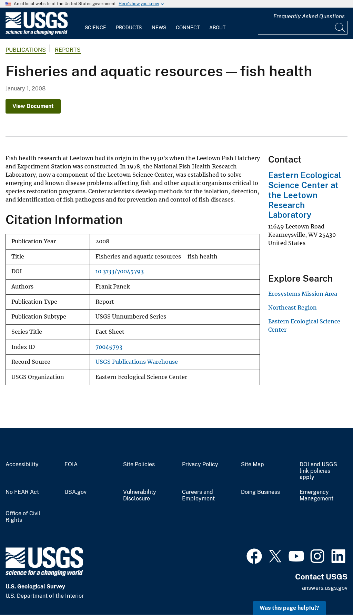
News (159, 27)
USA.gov (75, 492)
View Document (33, 106)
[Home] (37, 33)
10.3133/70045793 (119, 271)
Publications (26, 50)
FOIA (71, 464)
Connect (188, 27)
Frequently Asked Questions (309, 16)
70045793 (108, 347)
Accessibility (22, 464)
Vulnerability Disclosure (139, 495)
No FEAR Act (22, 492)
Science (95, 27)
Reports (68, 50)
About (217, 27)
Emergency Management (316, 495)
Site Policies (139, 464)
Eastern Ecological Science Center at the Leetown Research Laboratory (304, 194)
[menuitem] (95, 23)
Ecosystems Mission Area (302, 293)
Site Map (252, 464)
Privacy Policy (200, 464)
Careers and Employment (198, 495)
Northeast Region (292, 307)
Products (129, 27)
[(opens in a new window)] (254, 555)
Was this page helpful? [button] (289, 608)
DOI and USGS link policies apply (318, 471)
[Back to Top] (328, 590)
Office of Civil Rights (23, 516)
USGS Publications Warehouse (136, 362)
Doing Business (260, 492)
